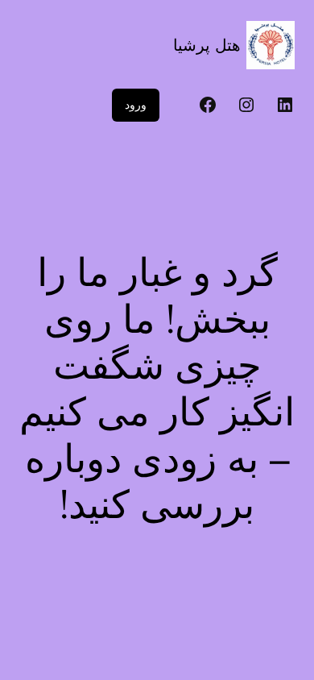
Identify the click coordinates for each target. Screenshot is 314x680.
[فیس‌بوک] (207, 104)
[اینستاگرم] (246, 104)
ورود (136, 104)
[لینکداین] (285, 104)
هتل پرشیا (207, 45)
